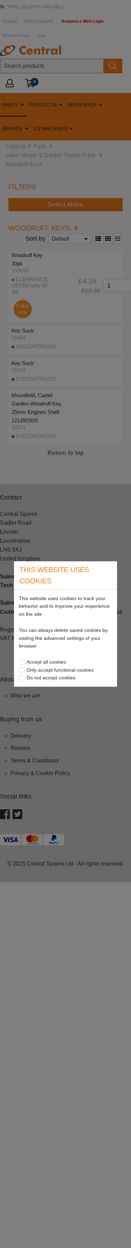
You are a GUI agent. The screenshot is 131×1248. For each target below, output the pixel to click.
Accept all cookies (46, 662)
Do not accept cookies (51, 677)
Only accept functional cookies (60, 670)
